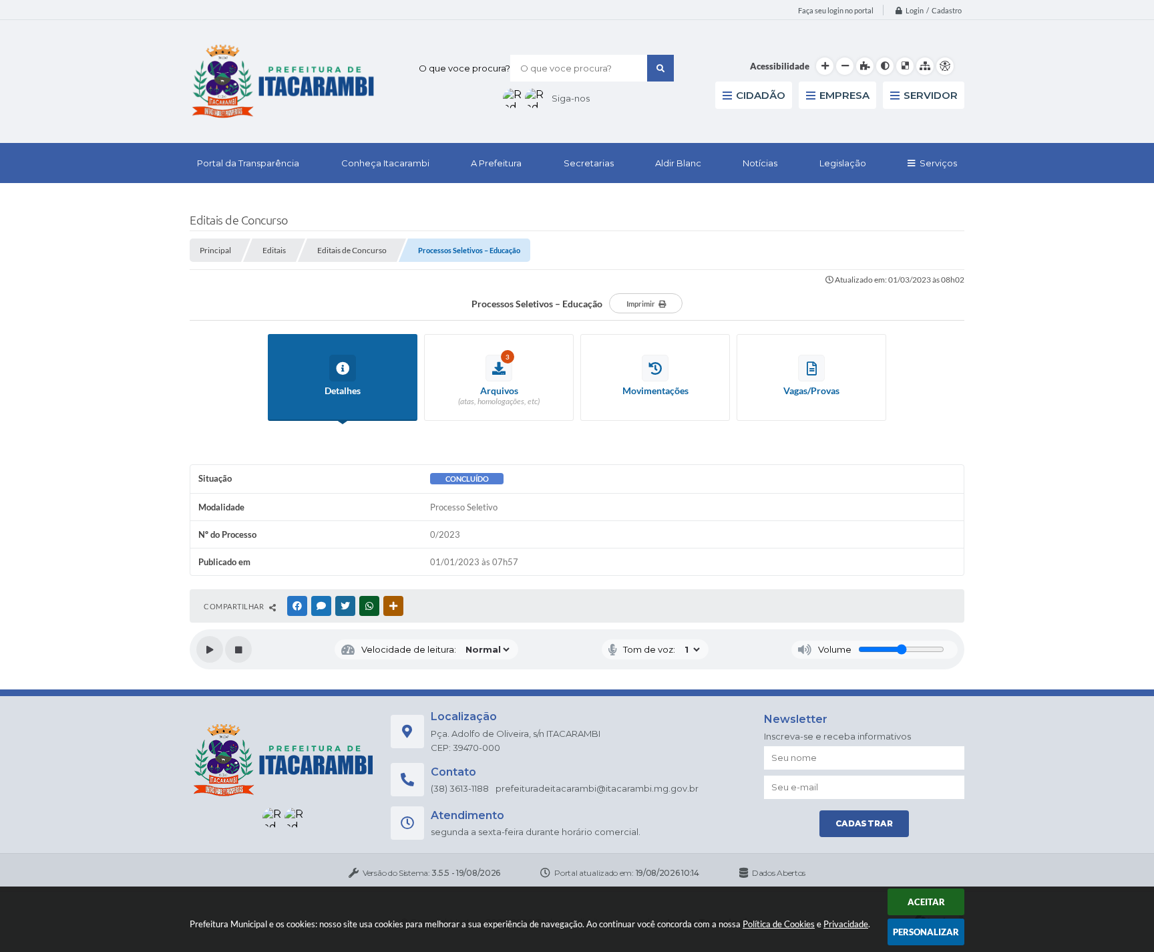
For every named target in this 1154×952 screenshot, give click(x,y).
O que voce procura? (464, 68)
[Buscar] (660, 68)
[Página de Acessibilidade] (945, 66)
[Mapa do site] (925, 66)
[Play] (209, 649)
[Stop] (238, 649)
